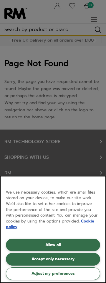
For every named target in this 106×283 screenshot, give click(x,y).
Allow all (53, 245)
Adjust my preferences (53, 273)
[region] (53, 229)
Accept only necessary (53, 259)
